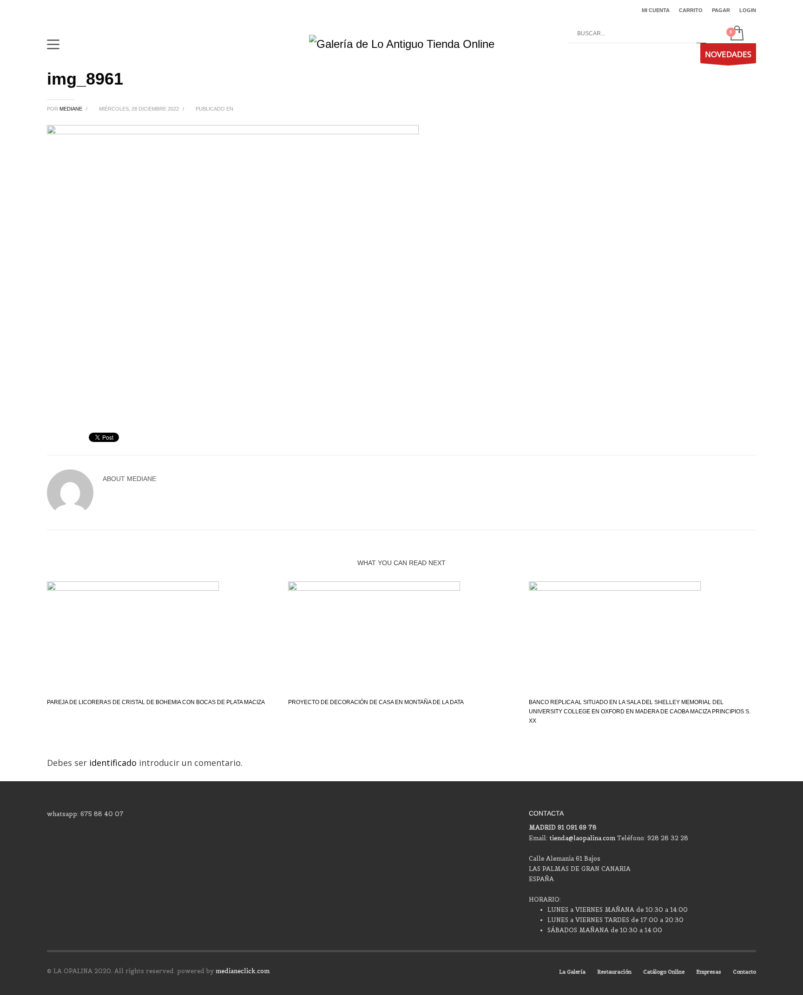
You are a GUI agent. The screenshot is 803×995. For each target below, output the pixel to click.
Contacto (744, 972)
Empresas (708, 972)
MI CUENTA (656, 10)
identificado (114, 762)
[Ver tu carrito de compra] (736, 34)
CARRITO (691, 10)
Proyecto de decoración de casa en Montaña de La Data (376, 702)
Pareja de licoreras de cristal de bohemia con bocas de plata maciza (156, 702)
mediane (71, 109)
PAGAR (721, 10)
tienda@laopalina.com (582, 838)
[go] (701, 34)
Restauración (614, 972)
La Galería (572, 972)
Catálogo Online (664, 972)
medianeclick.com (243, 971)
